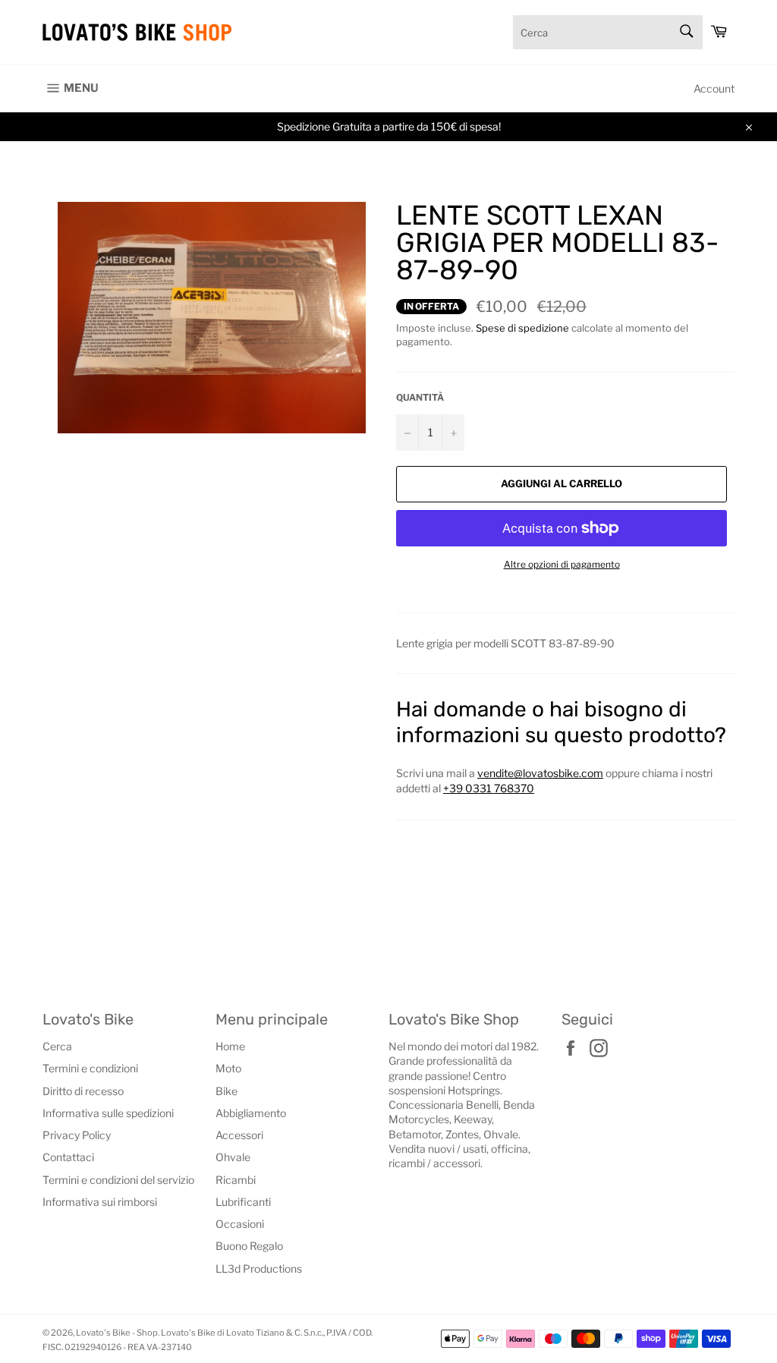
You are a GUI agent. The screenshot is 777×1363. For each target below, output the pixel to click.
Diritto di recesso (83, 1090)
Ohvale (232, 1157)
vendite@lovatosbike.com (540, 772)
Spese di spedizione (522, 328)
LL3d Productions (258, 1268)
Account (714, 88)
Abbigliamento (250, 1112)
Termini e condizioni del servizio (118, 1179)
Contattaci (68, 1157)
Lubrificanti (243, 1201)
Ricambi (235, 1179)
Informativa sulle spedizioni (108, 1112)
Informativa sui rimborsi (99, 1201)
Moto (228, 1068)
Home (230, 1046)
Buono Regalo (249, 1245)
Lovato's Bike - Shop (117, 1332)
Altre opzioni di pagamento (562, 564)
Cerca (57, 1046)
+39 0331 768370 (488, 788)
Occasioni (239, 1223)
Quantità (420, 397)
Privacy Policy (76, 1134)
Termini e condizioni (90, 1068)
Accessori (239, 1134)
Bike (226, 1090)
